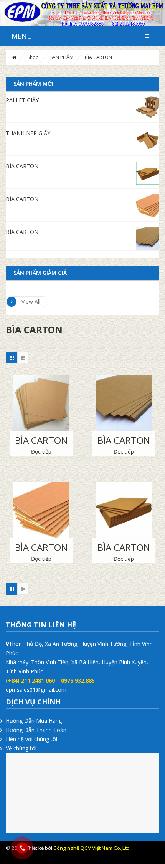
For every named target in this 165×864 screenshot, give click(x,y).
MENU (22, 36)
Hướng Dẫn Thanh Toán (36, 729)
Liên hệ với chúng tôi (31, 739)
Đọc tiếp (41, 451)
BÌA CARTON (41, 440)
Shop (33, 57)
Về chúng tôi (21, 748)
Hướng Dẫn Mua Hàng (34, 720)
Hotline (132, 857)
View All (30, 301)
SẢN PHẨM (61, 57)
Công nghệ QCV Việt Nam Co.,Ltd (91, 847)
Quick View (41, 400)
